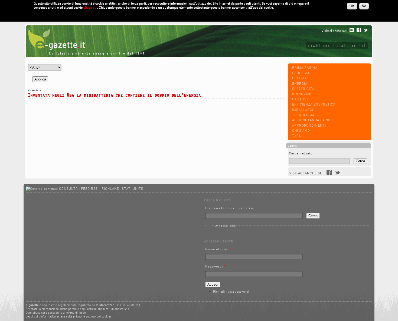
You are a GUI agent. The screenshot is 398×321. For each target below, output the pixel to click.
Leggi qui (32, 316)
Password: (215, 266)
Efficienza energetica (313, 104)
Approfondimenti (309, 125)
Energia (299, 84)
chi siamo (301, 131)
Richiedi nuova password (231, 291)
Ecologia (300, 73)
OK (352, 6)
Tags (296, 136)
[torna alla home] (55, 48)
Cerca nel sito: (301, 153)
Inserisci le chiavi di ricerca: (229, 208)
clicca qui (90, 7)
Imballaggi (302, 110)
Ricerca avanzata (223, 225)
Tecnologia (303, 115)
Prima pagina (304, 68)
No (364, 6)
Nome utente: (218, 249)
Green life (302, 78)
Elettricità (303, 89)
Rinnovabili (303, 94)
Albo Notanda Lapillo (313, 120)
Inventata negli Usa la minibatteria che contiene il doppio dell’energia (114, 94)
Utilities (300, 99)
